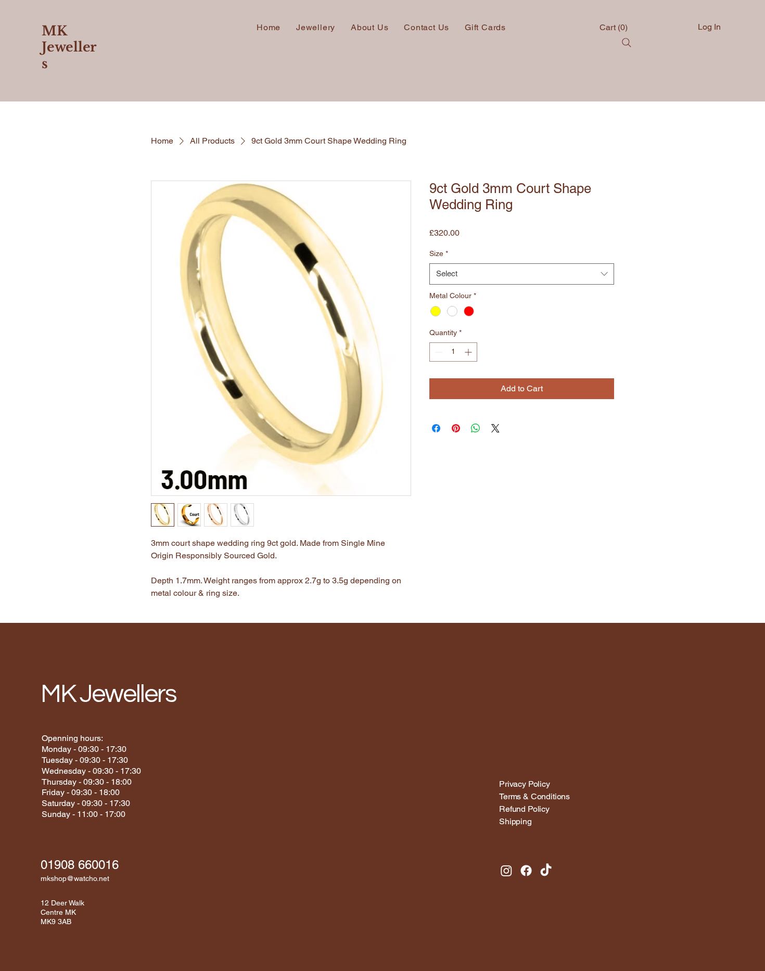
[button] (615, 27)
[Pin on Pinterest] (456, 428)
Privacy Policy (524, 784)
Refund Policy (524, 809)
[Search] (627, 43)
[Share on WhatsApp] (475, 428)
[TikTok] (546, 870)
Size (438, 253)
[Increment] (469, 352)
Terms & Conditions (534, 796)
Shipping (516, 821)
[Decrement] (437, 352)
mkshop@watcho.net (75, 878)
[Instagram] (506, 870)
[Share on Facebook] (436, 428)
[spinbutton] (453, 352)
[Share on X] (495, 428)
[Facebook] (526, 870)
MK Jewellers (69, 47)
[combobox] (521, 274)
